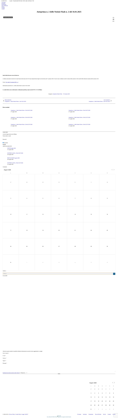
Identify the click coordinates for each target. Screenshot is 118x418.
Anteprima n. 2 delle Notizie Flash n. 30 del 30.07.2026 (79, 110)
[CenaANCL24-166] (59, 311)
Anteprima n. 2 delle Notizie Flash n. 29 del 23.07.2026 (21, 124)
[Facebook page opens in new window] (3, 383)
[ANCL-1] (59, 292)
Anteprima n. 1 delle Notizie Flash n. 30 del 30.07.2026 (21, 117)
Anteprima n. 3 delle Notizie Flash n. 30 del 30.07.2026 (21, 110)
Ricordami (6, 142)
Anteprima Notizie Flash (8, 17)
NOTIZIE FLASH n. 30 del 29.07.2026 (15, 153)
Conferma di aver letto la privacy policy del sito (11, 372)
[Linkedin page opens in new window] (9, 383)
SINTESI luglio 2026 (11, 148)
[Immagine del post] (6, 112)
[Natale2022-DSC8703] (59, 280)
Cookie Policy (18, 414)
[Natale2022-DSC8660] (59, 286)
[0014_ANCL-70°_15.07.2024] (59, 305)
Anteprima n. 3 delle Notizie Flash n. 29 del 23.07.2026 (79, 117)
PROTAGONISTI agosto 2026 (13, 158)
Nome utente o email (7, 135)
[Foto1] (59, 317)
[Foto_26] (59, 329)
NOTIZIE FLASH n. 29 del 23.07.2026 (15, 162)
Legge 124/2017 (25, 414)
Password (4, 139)
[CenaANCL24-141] (59, 299)
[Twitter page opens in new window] (5, 383)
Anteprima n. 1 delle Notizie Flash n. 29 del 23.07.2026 (79, 124)
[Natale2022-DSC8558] (59, 335)
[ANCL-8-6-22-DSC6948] (59, 323)
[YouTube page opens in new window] (7, 383)
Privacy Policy (12, 414)
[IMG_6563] (59, 348)
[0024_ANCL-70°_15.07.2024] (59, 341)
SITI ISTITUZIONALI (4, 381)
